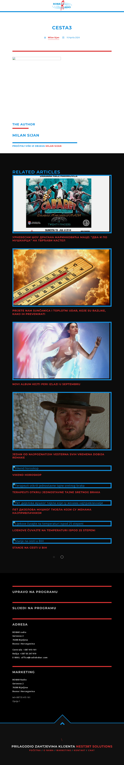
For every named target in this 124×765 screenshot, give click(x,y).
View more (62, 204)
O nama (48, 750)
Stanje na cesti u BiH (29, 547)
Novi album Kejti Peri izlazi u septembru (46, 384)
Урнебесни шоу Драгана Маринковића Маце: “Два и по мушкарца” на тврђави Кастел (59, 239)
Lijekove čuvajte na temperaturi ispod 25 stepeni (53, 530)
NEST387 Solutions (94, 746)
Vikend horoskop (27, 475)
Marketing (63, 750)
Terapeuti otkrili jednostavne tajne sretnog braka (56, 492)
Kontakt (80, 750)
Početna (35, 750)
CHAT (91, 750)
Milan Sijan (53, 37)
